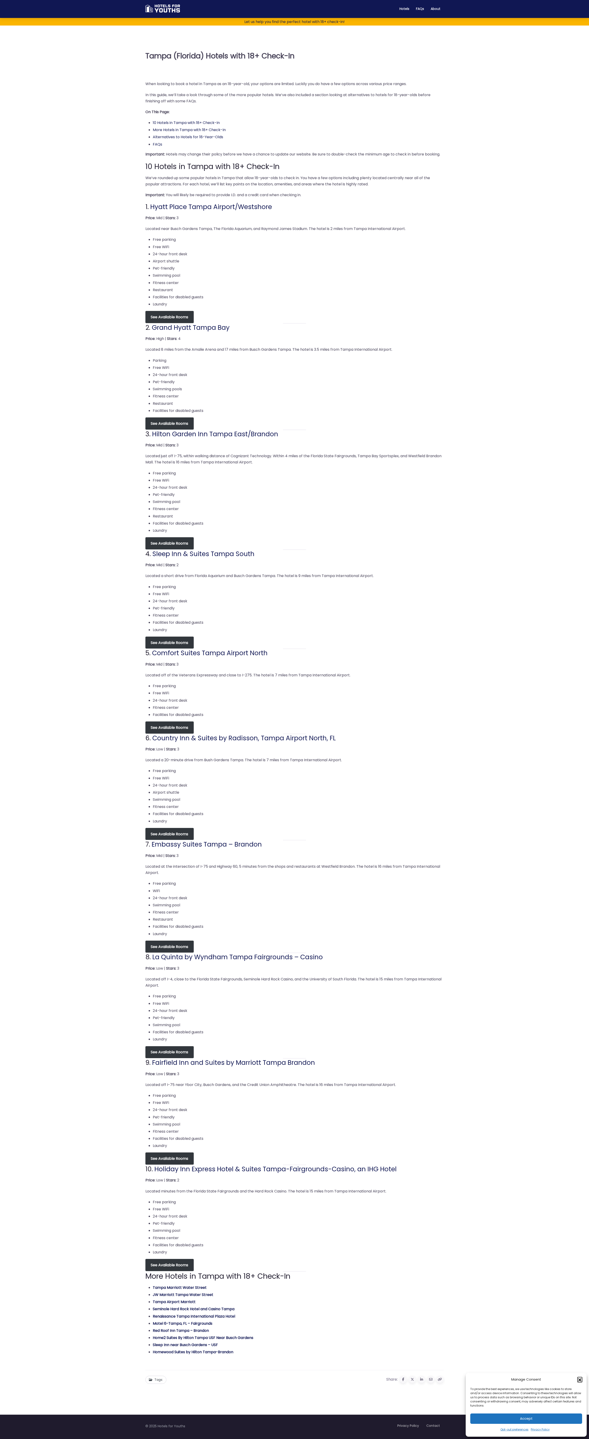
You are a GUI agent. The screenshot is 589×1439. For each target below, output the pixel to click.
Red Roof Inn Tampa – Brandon (181, 1330)
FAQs (420, 8)
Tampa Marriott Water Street (180, 1287)
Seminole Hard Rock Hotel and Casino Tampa (193, 1309)
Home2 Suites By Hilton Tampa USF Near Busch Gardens (203, 1337)
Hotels (404, 8)
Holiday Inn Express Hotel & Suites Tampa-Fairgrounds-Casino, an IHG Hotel (275, 1169)
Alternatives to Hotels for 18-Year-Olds (188, 137)
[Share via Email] (430, 1379)
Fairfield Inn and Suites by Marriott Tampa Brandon (233, 1062)
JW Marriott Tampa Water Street (183, 1294)
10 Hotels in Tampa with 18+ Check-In (186, 122)
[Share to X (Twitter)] (412, 1379)
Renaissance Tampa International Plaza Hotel (194, 1316)
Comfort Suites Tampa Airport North (210, 653)
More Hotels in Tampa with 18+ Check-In (189, 129)
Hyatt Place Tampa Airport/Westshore (211, 206)
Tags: (158, 1379)
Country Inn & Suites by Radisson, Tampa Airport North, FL (244, 738)
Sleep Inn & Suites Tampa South (203, 553)
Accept (526, 1418)
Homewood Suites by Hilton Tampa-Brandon (193, 1352)
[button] (579, 1379)
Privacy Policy (540, 1429)
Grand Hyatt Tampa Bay (191, 327)
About (435, 8)
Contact (433, 1425)
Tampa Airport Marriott (174, 1301)
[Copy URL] (440, 1379)
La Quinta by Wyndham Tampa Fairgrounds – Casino (237, 957)
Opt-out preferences (514, 1429)
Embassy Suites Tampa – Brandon (207, 844)
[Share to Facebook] (403, 1379)
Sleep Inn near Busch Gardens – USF (185, 1344)
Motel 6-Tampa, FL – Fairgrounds (182, 1323)
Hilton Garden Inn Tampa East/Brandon (215, 434)
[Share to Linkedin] (421, 1379)
